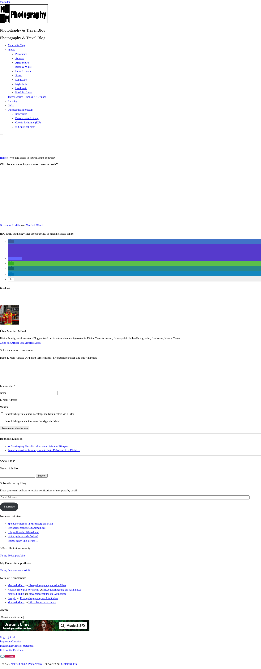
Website (4, 406)
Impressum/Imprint (10, 641)
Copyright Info (8, 637)
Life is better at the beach (42, 602)
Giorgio (12, 598)
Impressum (21, 114)
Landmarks (21, 88)
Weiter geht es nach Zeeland (23, 536)
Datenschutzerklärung (27, 118)
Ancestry (12, 101)
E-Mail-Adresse (8, 399)
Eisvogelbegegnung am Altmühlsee (26, 527)
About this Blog (16, 45)
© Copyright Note (25, 127)
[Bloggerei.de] (7, 657)
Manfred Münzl (34, 225)
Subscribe (9, 506)
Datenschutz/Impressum (20, 109)
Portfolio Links (23, 92)
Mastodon (5, 2)
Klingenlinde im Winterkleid (23, 532)
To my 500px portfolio (12, 555)
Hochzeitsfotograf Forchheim (23, 589)
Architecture (22, 62)
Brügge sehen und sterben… (23, 540)
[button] (11, 241)
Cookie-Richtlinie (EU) (28, 122)
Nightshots (21, 84)
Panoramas (21, 54)
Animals (19, 58)
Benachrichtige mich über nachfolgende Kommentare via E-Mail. (40, 414)
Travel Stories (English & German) (27, 96)
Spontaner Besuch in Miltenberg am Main (30, 523)
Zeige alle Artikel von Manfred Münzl (22, 342)
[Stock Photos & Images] (44, 630)
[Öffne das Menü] (1, 134)
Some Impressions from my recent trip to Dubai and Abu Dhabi (44, 450)
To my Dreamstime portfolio (15, 570)
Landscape (21, 79)
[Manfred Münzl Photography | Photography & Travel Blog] (24, 22)
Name (3, 393)
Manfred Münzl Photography (26, 663)
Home (3, 157)
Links (11, 105)
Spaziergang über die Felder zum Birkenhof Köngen (38, 446)
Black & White (23, 66)
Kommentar (7, 386)
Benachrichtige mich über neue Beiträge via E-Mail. (33, 421)
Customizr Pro (69, 663)
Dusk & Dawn (23, 71)
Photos (11, 49)
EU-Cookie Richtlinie (12, 650)
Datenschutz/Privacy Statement (16, 645)
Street (18, 75)
